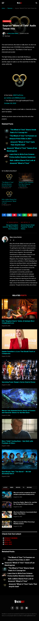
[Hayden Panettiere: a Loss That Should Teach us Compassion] (19, 339)
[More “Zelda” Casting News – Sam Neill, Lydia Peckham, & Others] (19, 429)
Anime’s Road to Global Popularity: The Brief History (28, 227)
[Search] (36, 3)
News (11, 487)
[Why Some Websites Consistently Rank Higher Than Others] (7, 514)
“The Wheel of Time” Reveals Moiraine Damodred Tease (8, 184)
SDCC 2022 (8, 544)
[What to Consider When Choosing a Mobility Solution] (7, 524)
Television (7, 21)
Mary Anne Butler (13, 33)
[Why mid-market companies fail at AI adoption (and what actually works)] (7, 494)
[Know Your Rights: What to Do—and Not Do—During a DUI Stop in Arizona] (7, 504)
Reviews (29, 487)
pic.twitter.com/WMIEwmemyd (14, 98)
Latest (5, 487)
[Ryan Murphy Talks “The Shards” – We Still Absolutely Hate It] (19, 459)
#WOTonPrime (18, 95)
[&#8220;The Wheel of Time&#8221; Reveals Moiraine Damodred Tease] (9, 177)
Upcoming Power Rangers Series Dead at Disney (18, 382)
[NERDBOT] (19, 3)
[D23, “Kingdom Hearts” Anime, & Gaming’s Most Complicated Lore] (19, 309)
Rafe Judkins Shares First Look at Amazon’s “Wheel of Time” (9, 201)
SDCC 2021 (8, 542)
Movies (18, 487)
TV (23, 487)
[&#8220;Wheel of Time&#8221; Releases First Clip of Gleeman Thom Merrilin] (26, 177)
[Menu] (3, 3)
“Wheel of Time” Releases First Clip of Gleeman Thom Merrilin (26, 184)
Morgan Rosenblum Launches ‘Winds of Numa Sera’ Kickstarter (10, 227)
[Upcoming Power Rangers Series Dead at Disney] (19, 370)
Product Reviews (11, 538)
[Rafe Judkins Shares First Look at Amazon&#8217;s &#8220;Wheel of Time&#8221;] (9, 194)
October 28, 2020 (10, 103)
